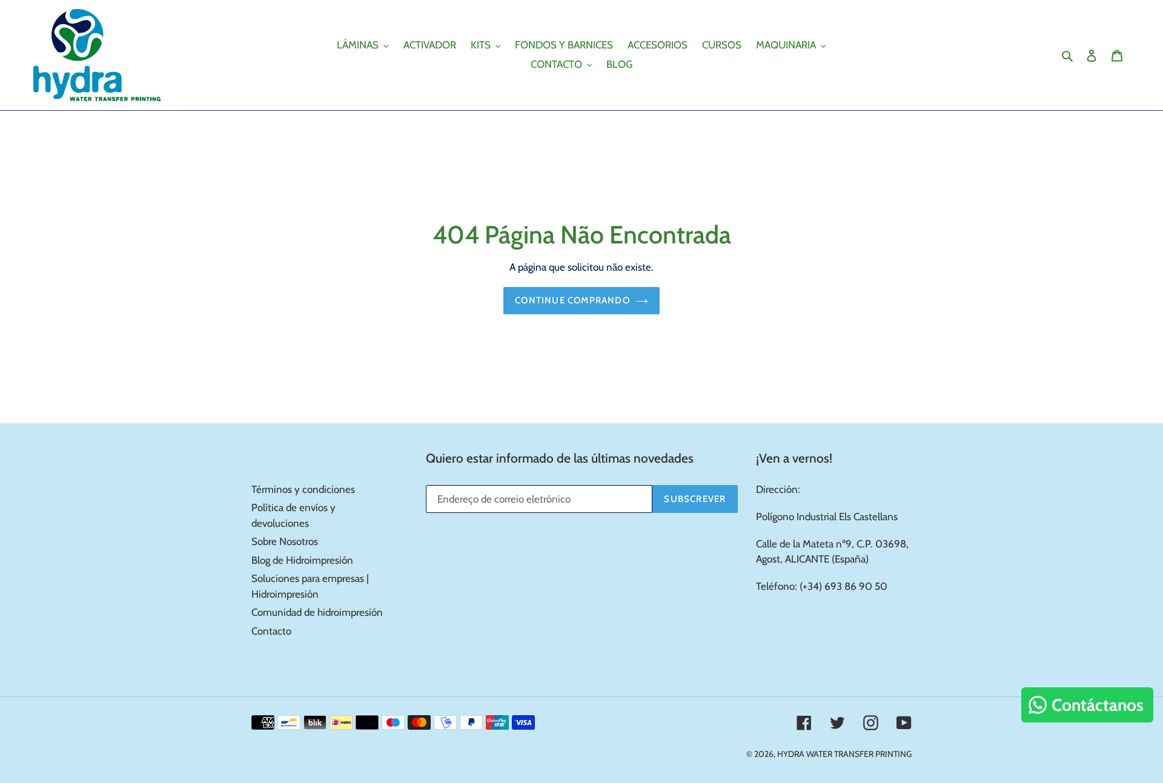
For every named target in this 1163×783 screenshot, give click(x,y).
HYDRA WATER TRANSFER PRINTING (844, 753)
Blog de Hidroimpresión (302, 560)
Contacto (271, 631)
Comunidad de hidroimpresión (317, 612)
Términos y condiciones (303, 489)
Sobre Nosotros (284, 541)
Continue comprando (572, 300)
